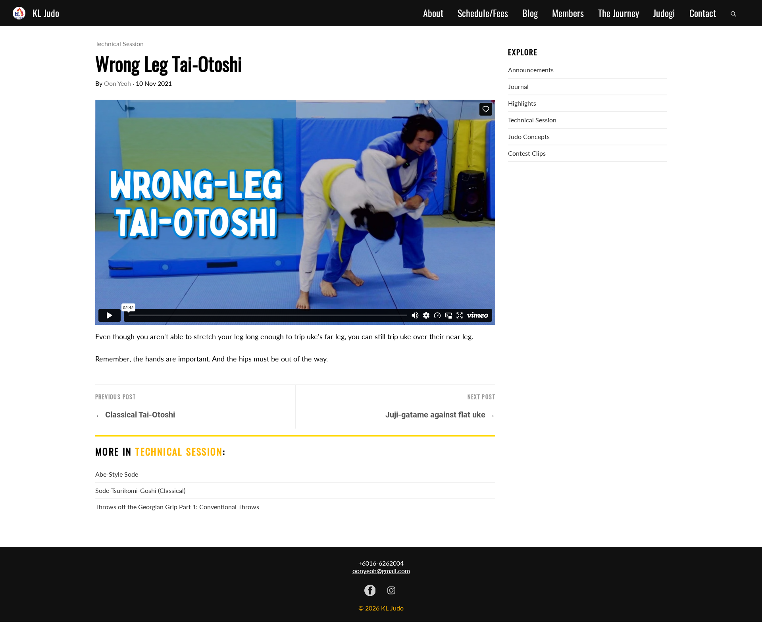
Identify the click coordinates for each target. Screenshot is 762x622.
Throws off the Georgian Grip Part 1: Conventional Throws (177, 506)
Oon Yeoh (117, 83)
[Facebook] (370, 591)
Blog (530, 13)
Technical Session (119, 43)
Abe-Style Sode (116, 474)
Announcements (531, 69)
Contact (702, 13)
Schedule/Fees (483, 13)
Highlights (522, 103)
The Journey (618, 13)
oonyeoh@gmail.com (381, 570)
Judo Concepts (529, 136)
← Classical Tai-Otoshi (135, 414)
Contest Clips (527, 153)
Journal (518, 86)
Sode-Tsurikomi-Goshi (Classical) (140, 490)
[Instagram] (391, 591)
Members (568, 13)
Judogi (664, 13)
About (433, 13)
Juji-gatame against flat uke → (440, 414)
